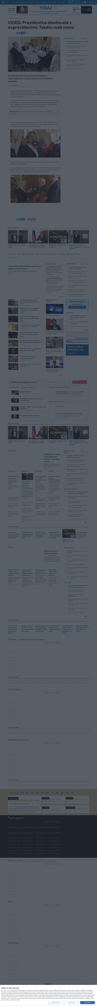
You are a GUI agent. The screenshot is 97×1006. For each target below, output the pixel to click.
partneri (8, 990)
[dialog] (48, 995)
